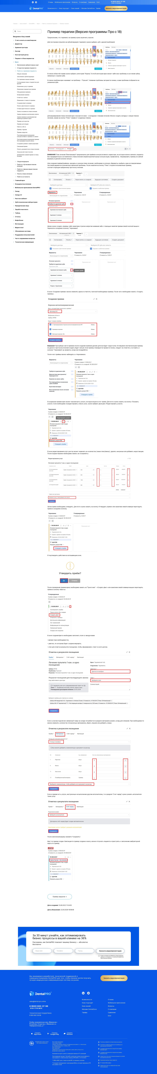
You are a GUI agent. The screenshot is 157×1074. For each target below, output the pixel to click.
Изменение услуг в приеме (25, 86)
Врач (16, 62)
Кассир (17, 51)
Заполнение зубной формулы (25, 76)
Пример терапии (22, 129)
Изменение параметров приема (26, 89)
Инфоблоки (19, 220)
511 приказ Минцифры (105, 1062)
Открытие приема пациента (26, 68)
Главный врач (20, 180)
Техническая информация (24, 242)
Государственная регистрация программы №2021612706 (111, 1053)
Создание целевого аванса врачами (27, 143)
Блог (98, 2)
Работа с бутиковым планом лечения (26, 165)
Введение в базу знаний (21, 36)
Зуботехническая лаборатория (26, 202)
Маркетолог (19, 227)
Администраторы (21, 47)
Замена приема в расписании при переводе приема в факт (26, 117)
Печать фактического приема (26, 106)
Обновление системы (23, 231)
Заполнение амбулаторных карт (28, 65)
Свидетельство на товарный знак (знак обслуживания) (110, 1066)
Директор (18, 44)
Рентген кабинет (21, 198)
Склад (17, 191)
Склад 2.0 (18, 195)
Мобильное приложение (62, 2)
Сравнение (91, 2)
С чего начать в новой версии (25, 40)
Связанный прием (22, 146)
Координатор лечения (23, 184)
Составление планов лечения (25, 79)
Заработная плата (21, 209)
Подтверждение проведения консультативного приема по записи (27, 135)
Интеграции (19, 224)
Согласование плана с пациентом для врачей (28, 82)
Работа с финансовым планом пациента (27, 170)
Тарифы (98, 8)
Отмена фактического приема (26, 108)
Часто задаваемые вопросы (25, 238)
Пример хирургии (22, 132)
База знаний (75, 8)
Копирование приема (23, 95)
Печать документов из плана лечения (28, 149)
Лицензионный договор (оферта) (108, 1060)
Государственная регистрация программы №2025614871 (111, 1049)
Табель (17, 213)
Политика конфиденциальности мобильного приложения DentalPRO (111, 1045)
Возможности (52, 8)
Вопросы (75, 2)
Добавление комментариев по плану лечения (28, 155)
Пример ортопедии (22, 124)
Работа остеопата (23, 176)
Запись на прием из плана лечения (27, 111)
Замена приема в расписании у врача (28, 114)
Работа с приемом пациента (26, 71)
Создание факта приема (24, 103)
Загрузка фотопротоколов (25, 152)
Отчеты (18, 216)
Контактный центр (21, 54)
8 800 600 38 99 (35, 1015)
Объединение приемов (23, 92)
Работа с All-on (21, 127)
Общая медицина (23, 161)
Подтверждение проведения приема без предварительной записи (28, 140)
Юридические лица (22, 205)
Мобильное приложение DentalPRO (27, 187)
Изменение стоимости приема (26, 100)
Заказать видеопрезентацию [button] (116, 8)
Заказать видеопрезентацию (110, 951)
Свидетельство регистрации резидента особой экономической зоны (112, 1057)
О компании (83, 2)
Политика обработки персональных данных (111, 1042)
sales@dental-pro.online (37, 1001)
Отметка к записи (22, 97)
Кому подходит (64, 8)
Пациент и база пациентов (24, 58)
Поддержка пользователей (24, 235)
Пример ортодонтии (23, 121)
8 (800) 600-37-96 (118, 1)
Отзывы (50, 2)
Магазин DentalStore (88, 8)
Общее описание (22, 74)
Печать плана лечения (24, 174)
